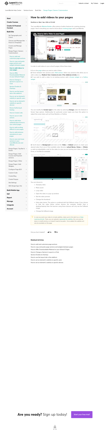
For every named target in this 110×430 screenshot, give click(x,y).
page (40, 70)
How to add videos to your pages (17, 69)
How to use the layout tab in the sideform (17, 92)
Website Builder (47, 26)
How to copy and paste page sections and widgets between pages (17, 63)
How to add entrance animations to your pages (16, 134)
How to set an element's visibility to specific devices (17, 103)
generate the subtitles (66, 219)
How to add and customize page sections (17, 57)
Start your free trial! (82, 414)
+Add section (58, 72)
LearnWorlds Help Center (13, 10)
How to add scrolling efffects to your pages (16, 128)
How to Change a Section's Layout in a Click (16, 81)
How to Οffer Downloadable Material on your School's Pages (17, 75)
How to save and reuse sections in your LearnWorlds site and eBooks (17, 142)
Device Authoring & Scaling (16, 109)
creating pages (67, 28)
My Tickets (94, 3)
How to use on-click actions (16, 116)
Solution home (28, 10)
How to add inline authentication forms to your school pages (17, 122)
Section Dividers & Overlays (15, 87)
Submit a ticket (84, 3)
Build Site (38, 10)
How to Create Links (16, 113)
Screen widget (74, 77)
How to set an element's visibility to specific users (17, 97)
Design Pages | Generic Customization (55, 10)
